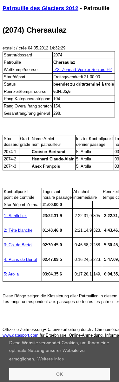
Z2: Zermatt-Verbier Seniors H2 (82, 69)
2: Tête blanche (18, 230)
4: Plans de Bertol (20, 259)
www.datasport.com (20, 335)
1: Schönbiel (15, 215)
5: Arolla (11, 274)
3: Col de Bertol (18, 245)
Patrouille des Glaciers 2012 (40, 8)
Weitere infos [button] (50, 358)
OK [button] (59, 374)
